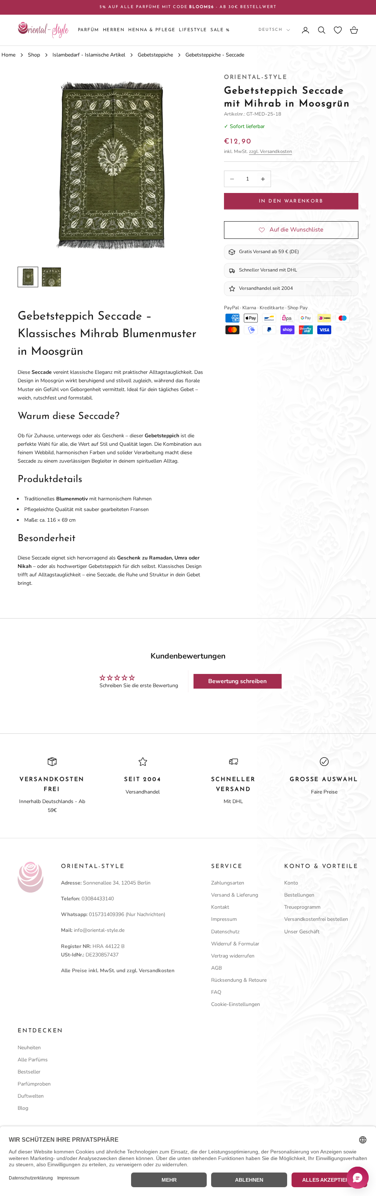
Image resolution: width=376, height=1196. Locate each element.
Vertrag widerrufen (232, 955)
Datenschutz (225, 931)
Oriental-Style (256, 77)
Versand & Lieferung (234, 894)
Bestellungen (299, 894)
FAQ (216, 992)
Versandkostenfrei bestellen (316, 919)
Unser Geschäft (301, 931)
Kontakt (220, 907)
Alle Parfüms (33, 1059)
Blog (23, 1108)
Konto (291, 882)
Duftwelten (31, 1096)
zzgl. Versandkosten (270, 151)
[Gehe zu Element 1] (28, 277)
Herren (114, 30)
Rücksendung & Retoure (239, 980)
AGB (216, 968)
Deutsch (270, 30)
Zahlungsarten (227, 882)
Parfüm (88, 30)
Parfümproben (34, 1083)
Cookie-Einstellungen (235, 1004)
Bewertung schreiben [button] (237, 681)
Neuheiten (29, 1047)
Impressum (224, 919)
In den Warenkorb (291, 201)
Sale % (219, 30)
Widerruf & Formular (235, 943)
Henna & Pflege (151, 30)
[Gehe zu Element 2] (51, 277)
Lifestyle (193, 30)
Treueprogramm (302, 907)
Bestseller (29, 1071)
